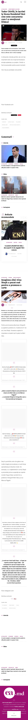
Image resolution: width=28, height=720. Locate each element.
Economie (11, 636)
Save (22, 260)
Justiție (15, 242)
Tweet (12, 307)
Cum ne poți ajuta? (7, 702)
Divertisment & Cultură (14, 9)
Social (20, 242)
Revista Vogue (12, 608)
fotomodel (4, 605)
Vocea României (5, 127)
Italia (17, 605)
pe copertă (4, 608)
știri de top (11, 195)
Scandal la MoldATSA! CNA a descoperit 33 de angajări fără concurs (14, 248)
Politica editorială (19, 706)
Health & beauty (17, 277)
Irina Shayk (11, 605)
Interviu (16, 636)
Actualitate (4, 9)
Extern (10, 277)
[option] (14, 242)
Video (16, 195)
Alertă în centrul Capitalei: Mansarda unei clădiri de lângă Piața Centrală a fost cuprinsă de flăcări (13, 198)
